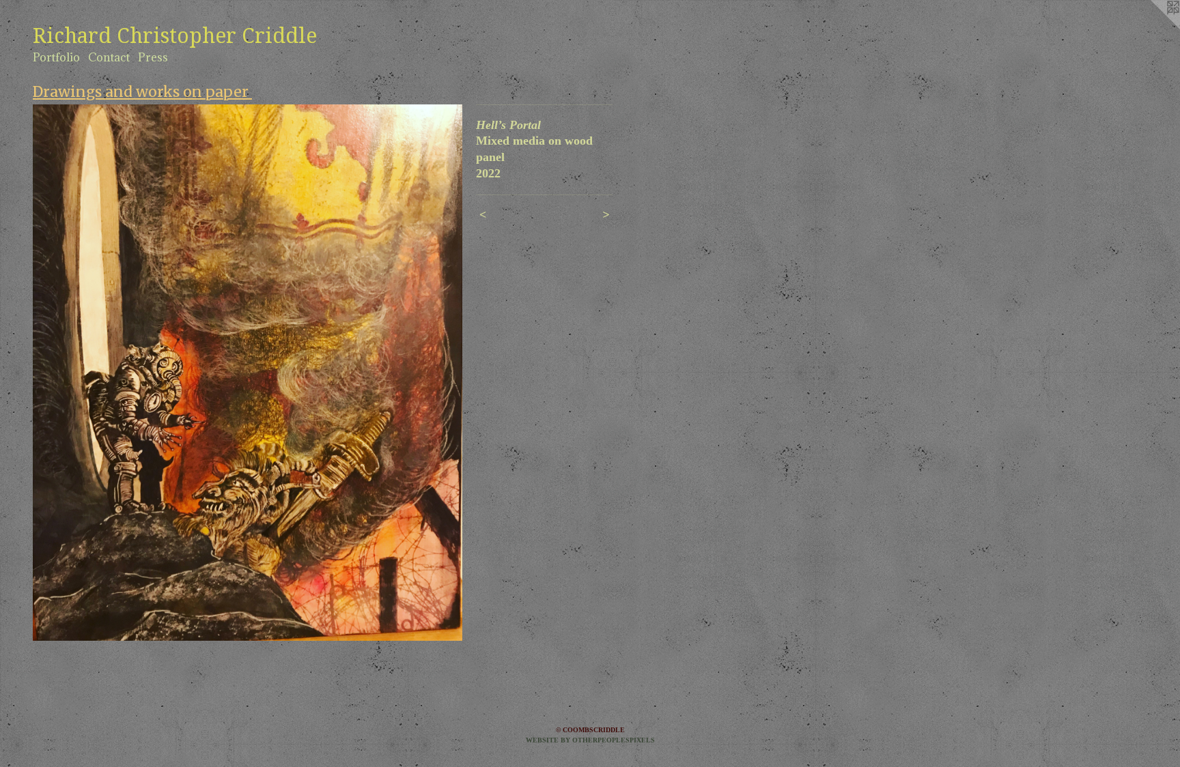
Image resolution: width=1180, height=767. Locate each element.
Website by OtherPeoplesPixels (590, 740)
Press (153, 57)
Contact (109, 57)
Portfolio (56, 57)
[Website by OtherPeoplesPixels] (1152, 27)
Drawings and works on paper (142, 92)
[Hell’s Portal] (247, 372)
